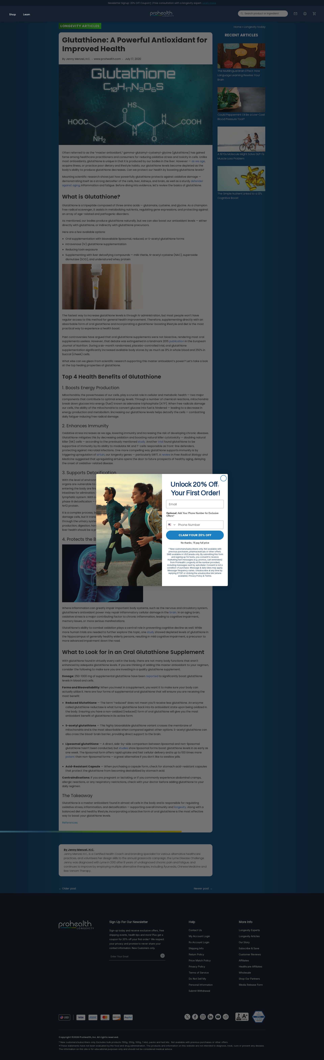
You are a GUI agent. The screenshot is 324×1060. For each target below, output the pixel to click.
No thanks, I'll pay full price (195, 542)
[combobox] (171, 525)
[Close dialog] (223, 478)
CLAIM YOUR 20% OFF (195, 535)
